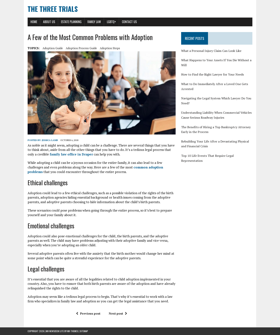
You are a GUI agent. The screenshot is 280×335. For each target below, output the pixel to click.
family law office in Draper (71, 154)
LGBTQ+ (111, 21)
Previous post (90, 313)
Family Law (94, 21)
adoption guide (52, 48)
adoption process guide (81, 48)
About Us (49, 21)
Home (33, 21)
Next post (116, 313)
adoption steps (110, 48)
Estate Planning (71, 21)
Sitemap (84, 331)
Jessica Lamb (50, 140)
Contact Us (129, 21)
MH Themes (72, 331)
